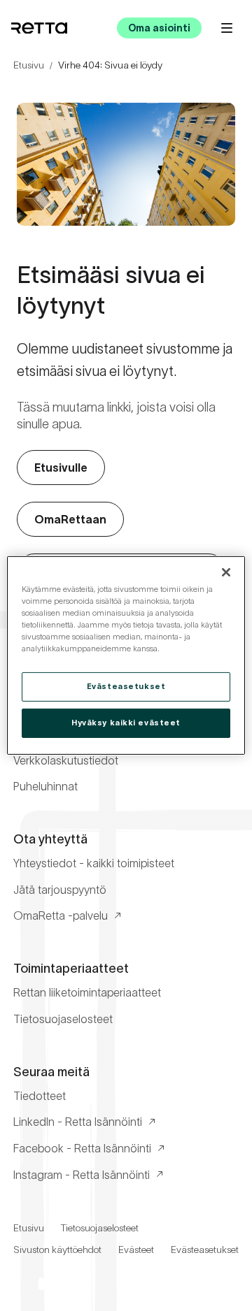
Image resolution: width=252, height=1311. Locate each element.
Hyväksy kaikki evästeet (126, 722)
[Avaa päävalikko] (227, 28)
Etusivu (28, 65)
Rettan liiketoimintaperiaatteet (87, 992)
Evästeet (136, 1249)
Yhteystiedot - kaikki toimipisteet (93, 863)
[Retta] (39, 28)
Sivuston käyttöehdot (57, 1249)
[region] (126, 655)
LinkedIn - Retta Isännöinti (77, 1121)
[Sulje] (226, 572)
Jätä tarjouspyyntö (59, 889)
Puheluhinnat (45, 786)
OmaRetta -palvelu (60, 915)
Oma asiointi (159, 28)
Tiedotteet (39, 1095)
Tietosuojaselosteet (63, 1019)
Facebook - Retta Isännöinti (82, 1148)
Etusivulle (61, 467)
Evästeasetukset (205, 1249)
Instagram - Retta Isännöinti (81, 1174)
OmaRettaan (70, 519)
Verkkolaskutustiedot (65, 760)
